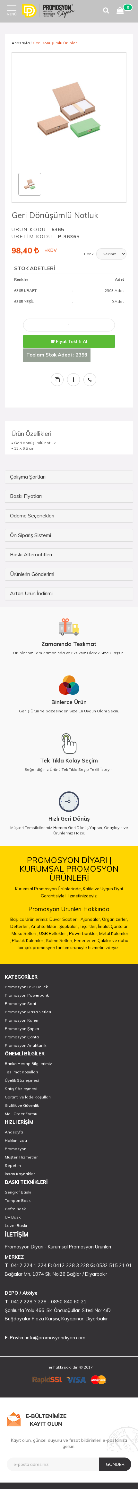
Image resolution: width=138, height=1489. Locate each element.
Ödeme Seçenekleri (32, 515)
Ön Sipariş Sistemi (30, 535)
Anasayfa (21, 42)
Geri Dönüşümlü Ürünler (55, 42)
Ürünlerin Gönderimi (32, 574)
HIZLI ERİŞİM (19, 1122)
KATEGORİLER (21, 977)
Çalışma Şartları (28, 476)
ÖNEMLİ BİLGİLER (25, 1054)
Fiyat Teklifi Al (71, 341)
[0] (120, 11)
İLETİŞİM (16, 1234)
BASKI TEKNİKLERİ (26, 1182)
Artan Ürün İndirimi (31, 593)
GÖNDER (115, 1464)
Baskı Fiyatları (26, 496)
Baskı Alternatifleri (31, 554)
